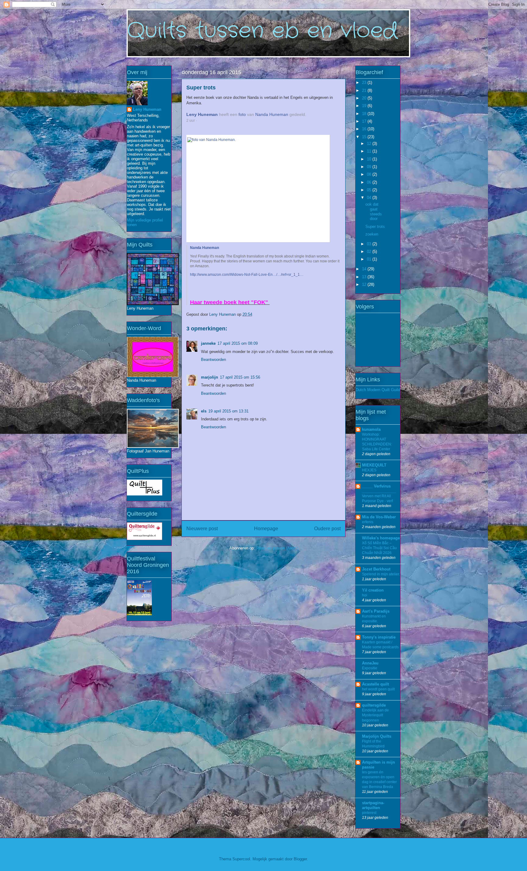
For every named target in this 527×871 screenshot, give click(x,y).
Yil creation (373, 590)
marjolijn (209, 377)
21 (364, 90)
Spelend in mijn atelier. (381, 574)
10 (369, 159)
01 (369, 259)
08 (369, 174)
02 (369, 251)
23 (364, 82)
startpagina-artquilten (373, 805)
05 (369, 190)
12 (369, 143)
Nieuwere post (202, 528)
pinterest (369, 813)
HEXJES (369, 470)
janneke (208, 343)
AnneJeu (370, 663)
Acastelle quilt (375, 684)
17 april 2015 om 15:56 (240, 377)
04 (369, 197)
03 (369, 244)
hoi (364, 595)
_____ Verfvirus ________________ (379, 488)
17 (364, 121)
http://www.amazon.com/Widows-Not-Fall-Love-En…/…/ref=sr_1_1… (246, 274)
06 (369, 182)
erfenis (367, 522)
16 (364, 129)
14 (364, 269)
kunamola (371, 429)
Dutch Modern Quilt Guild (378, 389)
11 (369, 151)
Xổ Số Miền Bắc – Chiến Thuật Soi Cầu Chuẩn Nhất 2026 (379, 548)
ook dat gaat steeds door (373, 211)
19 (364, 105)
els (203, 411)
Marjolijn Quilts (376, 736)
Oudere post (327, 528)
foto (242, 114)
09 (369, 166)
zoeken (371, 234)
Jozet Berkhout (376, 569)
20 (364, 98)
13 (364, 277)
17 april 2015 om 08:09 (237, 343)
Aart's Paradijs (375, 611)
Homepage (266, 528)
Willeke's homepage (381, 538)
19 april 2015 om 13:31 (228, 411)
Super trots (375, 226)
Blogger (300, 859)
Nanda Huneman (271, 114)
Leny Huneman (202, 114)
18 (364, 113)
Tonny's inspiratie (379, 637)
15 (364, 137)
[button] (202, 120)
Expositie (369, 668)
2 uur (190, 120)
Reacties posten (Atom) (277, 548)
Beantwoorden (213, 359)
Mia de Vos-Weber (379, 517)
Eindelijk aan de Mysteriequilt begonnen (375, 715)
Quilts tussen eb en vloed (262, 31)
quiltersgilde (374, 705)
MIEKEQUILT (374, 465)
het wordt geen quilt (378, 689)
